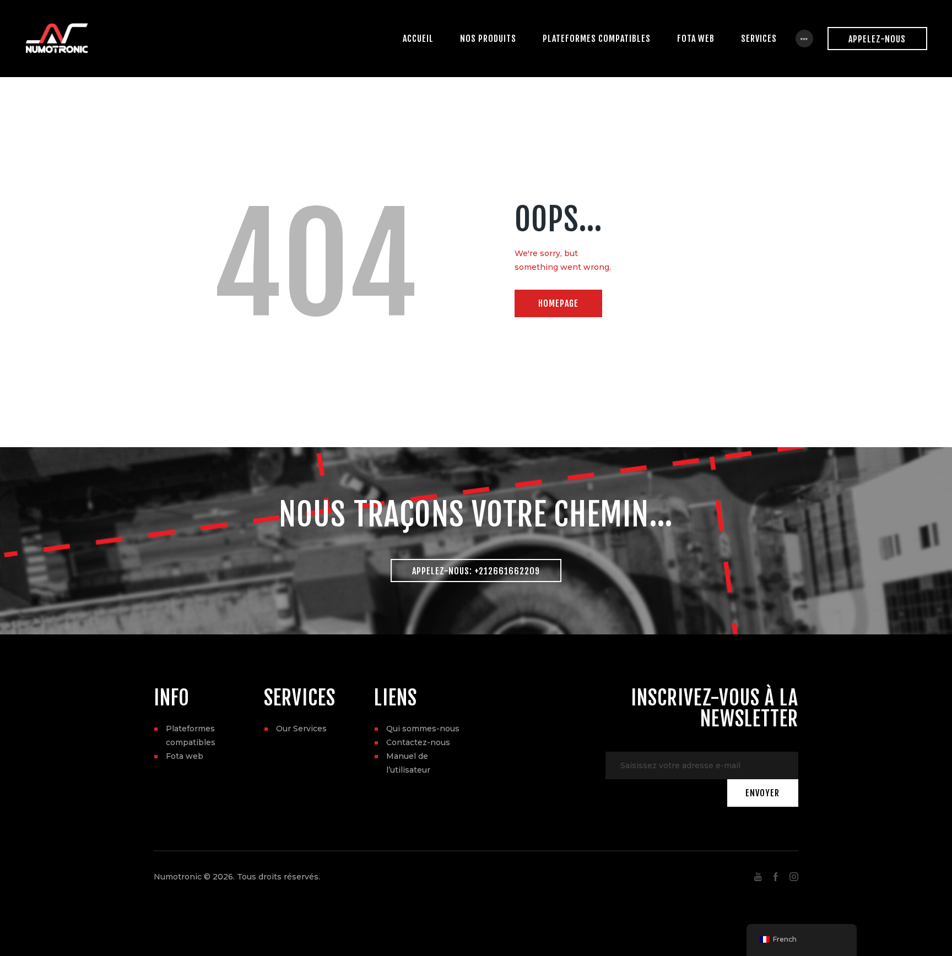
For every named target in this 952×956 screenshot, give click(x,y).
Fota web (184, 756)
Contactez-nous (418, 742)
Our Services (301, 729)
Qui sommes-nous (422, 729)
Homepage (558, 303)
